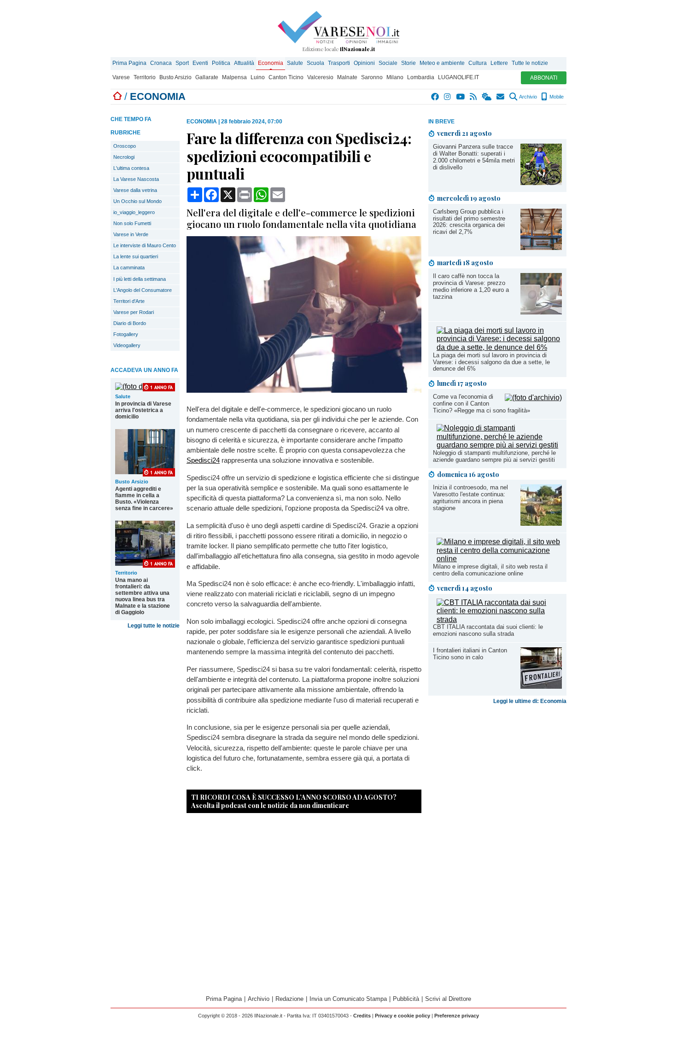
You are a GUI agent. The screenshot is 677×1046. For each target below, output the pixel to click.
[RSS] (474, 96)
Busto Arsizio (175, 77)
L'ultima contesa (131, 168)
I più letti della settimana (139, 279)
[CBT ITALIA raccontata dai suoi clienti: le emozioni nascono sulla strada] (499, 619)
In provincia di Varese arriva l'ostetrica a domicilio (143, 410)
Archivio (527, 96)
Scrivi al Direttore (448, 998)
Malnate (347, 77)
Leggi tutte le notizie (154, 625)
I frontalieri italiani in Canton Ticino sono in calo (470, 654)
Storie (408, 63)
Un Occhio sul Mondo (137, 201)
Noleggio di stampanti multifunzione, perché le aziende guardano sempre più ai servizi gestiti (494, 456)
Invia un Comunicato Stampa (348, 998)
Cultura (477, 63)
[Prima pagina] (117, 96)
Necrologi (123, 157)
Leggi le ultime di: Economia (529, 701)
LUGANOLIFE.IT (458, 77)
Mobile (556, 96)
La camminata (129, 267)
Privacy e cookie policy (402, 1015)
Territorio (145, 77)
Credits (362, 1015)
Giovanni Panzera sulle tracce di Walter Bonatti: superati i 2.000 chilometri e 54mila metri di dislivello (474, 157)
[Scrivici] (500, 96)
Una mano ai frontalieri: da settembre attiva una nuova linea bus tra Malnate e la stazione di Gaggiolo (142, 596)
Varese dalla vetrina (135, 190)
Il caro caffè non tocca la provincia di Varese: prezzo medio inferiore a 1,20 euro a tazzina (471, 286)
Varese (121, 77)
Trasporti (339, 63)
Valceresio (320, 77)
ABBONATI (543, 78)
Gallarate (206, 77)
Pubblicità (406, 998)
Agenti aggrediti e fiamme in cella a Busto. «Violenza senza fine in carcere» (144, 498)
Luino (258, 77)
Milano (394, 77)
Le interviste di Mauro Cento (144, 245)
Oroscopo (124, 146)
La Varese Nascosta (136, 179)
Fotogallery (125, 334)
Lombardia (420, 77)
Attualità (244, 63)
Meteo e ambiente (442, 63)
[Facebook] (435, 96)
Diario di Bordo (129, 323)
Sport (182, 63)
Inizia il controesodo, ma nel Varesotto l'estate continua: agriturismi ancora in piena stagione (470, 497)
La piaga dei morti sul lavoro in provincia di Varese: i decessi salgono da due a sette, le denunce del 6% (491, 362)
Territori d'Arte (129, 301)
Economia (270, 63)
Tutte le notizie (530, 63)
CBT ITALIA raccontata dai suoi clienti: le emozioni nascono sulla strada (488, 630)
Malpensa (234, 77)
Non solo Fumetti (132, 223)
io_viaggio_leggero (134, 212)
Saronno (372, 77)
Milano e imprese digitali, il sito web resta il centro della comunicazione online (490, 570)
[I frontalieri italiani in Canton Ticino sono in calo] (541, 686)
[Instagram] (448, 96)
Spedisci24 (203, 460)
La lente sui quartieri (135, 256)
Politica (221, 63)
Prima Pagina (129, 63)
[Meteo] (487, 96)
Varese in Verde (130, 234)
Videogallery (126, 345)
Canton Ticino (285, 77)
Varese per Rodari (133, 312)
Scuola (315, 63)
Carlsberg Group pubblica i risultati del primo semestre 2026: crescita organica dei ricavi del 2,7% (469, 222)
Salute (295, 63)
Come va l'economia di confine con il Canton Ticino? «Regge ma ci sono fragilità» (481, 403)
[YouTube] (461, 96)
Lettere (499, 63)
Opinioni (364, 63)
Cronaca (161, 63)
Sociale (388, 63)
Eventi (200, 63)
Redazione (289, 998)
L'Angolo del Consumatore (142, 290)
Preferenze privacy (456, 1015)
